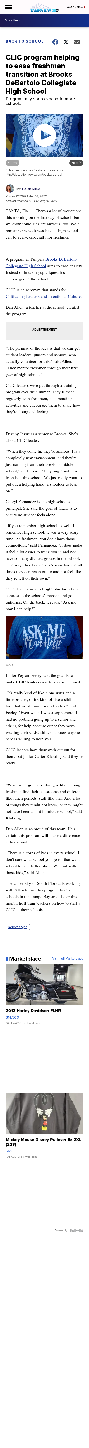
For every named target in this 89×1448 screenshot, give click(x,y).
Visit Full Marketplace (67, 958)
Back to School (25, 41)
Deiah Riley (31, 189)
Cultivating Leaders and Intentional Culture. (44, 296)
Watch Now (75, 7)
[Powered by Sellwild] (76, 1230)
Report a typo (17, 927)
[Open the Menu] (8, 7)
